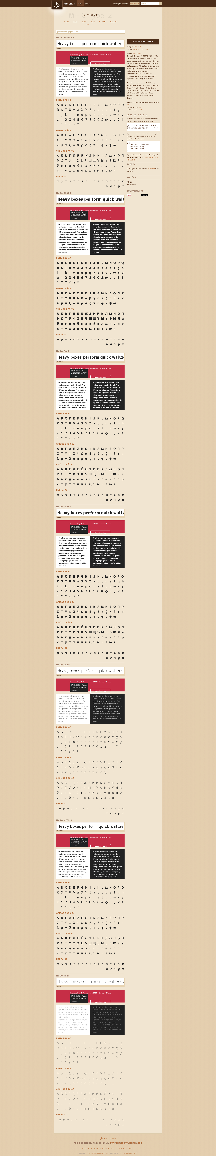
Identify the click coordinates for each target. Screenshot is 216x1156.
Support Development (128, 1153)
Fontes (80, 4)
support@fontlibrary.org (126, 1143)
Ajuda (87, 4)
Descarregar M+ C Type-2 (143, 41)
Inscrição (117, 4)
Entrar (125, 4)
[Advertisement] (141, 24)
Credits (110, 1148)
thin (87, 24)
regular (113, 22)
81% (141, 110)
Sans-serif (137, 47)
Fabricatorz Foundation (97, 1153)
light (93, 22)
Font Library (110, 1138)
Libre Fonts (151, 169)
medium (102, 22)
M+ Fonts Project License (141, 49)
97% (128, 105)
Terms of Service (124, 1148)
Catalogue (87, 1148)
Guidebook (99, 1148)
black (66, 22)
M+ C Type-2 (137, 53)
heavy (83, 22)
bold (75, 22)
